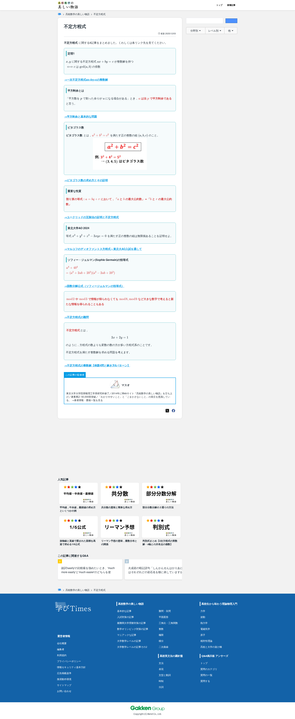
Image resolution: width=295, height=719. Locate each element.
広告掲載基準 (64, 673)
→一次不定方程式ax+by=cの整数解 (86, 79)
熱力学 (204, 623)
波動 (202, 617)
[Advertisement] (120, 448)
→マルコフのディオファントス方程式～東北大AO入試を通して (103, 249)
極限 (161, 634)
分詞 (161, 687)
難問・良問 (165, 611)
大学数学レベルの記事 (129, 640)
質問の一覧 (206, 675)
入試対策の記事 (125, 617)
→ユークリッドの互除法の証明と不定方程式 (91, 217)
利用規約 (62, 655)
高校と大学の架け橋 (211, 646)
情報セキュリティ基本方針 (71, 667)
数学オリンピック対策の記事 (132, 629)
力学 (202, 611)
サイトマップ (64, 685)
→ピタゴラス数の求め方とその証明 (86, 180)
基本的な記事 (124, 611)
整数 (161, 629)
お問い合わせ (64, 691)
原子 (202, 634)
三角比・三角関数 (168, 623)
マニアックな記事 (126, 634)
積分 (161, 640)
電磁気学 (205, 629)
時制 (161, 681)
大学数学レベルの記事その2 (132, 646)
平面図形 (163, 617)
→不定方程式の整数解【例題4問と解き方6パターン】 (97, 365)
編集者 (60, 649)
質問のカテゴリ (208, 669)
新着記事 (231, 5)
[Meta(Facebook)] (173, 410)
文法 (161, 663)
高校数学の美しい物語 (77, 14)
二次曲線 (163, 646)
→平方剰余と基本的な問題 (80, 116)
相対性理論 (206, 640)
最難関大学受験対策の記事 (131, 623)
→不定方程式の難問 (76, 317)
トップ (219, 5)
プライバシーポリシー (69, 661)
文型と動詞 (165, 675)
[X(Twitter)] (167, 410)
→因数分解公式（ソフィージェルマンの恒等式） (94, 286)
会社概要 (62, 643)
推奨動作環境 (64, 679)
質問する (205, 681)
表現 (161, 669)
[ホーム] (59, 14)
